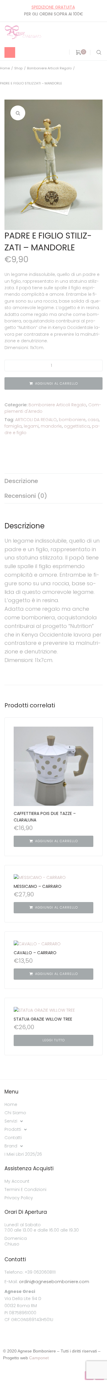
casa (93, 420)
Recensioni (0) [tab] (25, 496)
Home (5, 68)
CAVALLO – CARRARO (35, 953)
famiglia (13, 426)
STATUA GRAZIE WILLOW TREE (43, 1019)
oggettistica (77, 426)
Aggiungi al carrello (56, 383)
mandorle (51, 426)
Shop (18, 68)
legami (31, 426)
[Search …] (98, 52)
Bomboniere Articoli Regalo (49, 68)
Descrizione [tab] (21, 481)
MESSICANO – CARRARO (38, 886)
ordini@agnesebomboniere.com (54, 1282)
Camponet (39, 1357)
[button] (17, 112)
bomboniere (72, 420)
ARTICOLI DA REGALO (36, 420)
